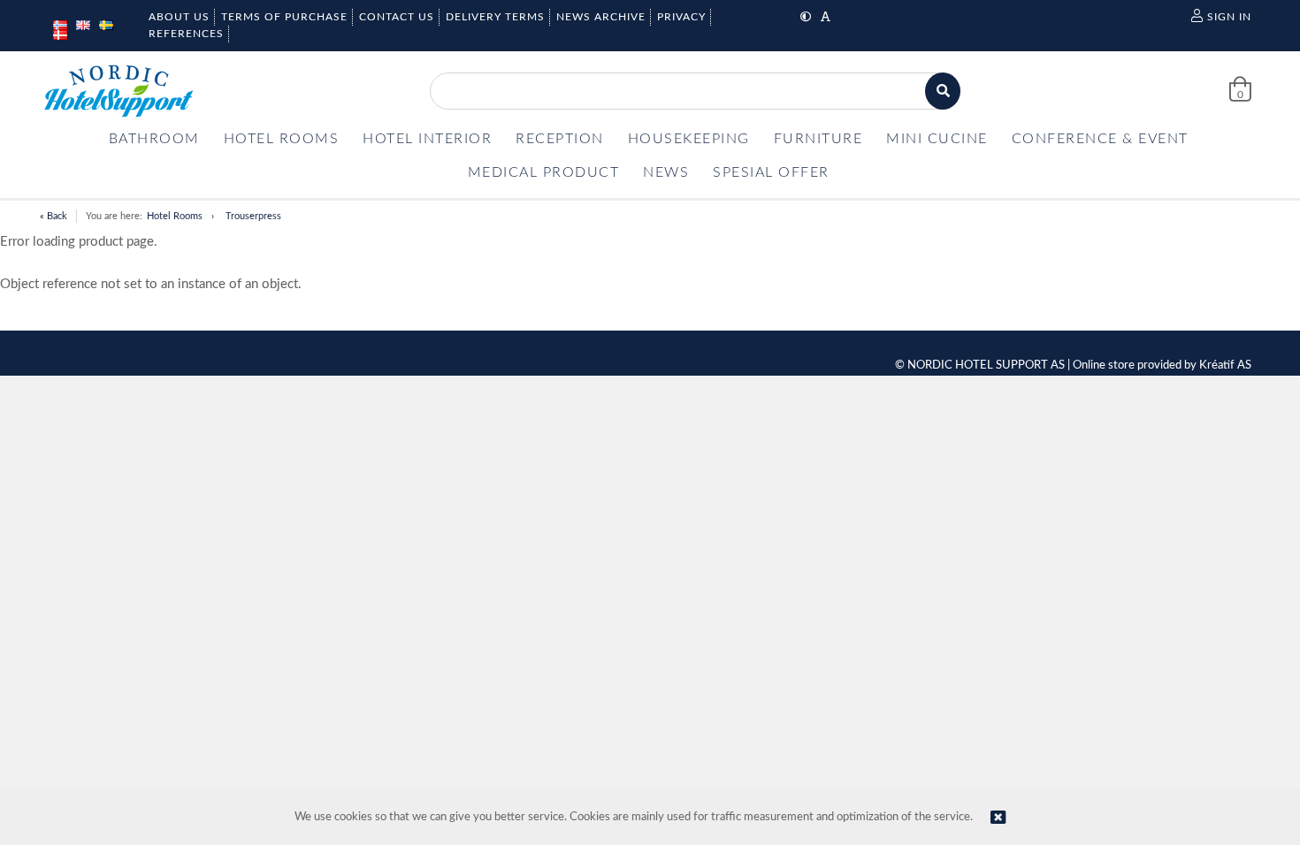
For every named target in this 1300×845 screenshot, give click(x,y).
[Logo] (118, 91)
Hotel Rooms (175, 216)
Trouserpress (253, 216)
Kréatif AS (1225, 365)
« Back (53, 216)
